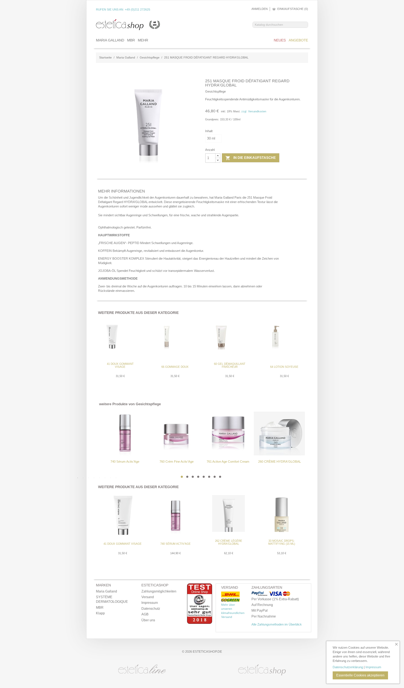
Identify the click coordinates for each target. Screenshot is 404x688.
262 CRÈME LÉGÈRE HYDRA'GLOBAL (228, 542)
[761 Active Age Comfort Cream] (228, 433)
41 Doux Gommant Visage (120, 365)
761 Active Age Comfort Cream (228, 461)
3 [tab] (193, 477)
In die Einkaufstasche (250, 158)
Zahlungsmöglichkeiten (158, 591)
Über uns (148, 620)
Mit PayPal (259, 610)
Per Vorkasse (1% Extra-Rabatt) (275, 599)
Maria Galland (110, 40)
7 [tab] (215, 477)
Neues (280, 40)
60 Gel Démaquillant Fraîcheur (229, 365)
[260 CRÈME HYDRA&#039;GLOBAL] (279, 433)
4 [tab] (198, 477)
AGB (145, 614)
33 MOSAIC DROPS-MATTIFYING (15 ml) (281, 542)
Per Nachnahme (263, 616)
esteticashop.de (207, 651)
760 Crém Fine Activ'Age (176, 461)
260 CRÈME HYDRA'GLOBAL (279, 461)
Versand (147, 597)
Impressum (149, 602)
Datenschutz (150, 608)
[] (306, 26)
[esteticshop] (262, 669)
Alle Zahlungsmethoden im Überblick (276, 624)
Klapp (100, 613)
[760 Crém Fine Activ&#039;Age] (176, 433)
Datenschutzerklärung (348, 667)
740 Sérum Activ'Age (124, 461)
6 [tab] (209, 477)
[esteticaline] (142, 668)
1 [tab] (182, 477)
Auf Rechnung (262, 605)
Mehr (143, 40)
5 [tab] (204, 477)
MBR (131, 40)
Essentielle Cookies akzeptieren (360, 675)
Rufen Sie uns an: (123, 9)
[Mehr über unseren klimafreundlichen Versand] (230, 594)
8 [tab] (220, 477)
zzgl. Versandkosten (253, 111)
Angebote (298, 40)
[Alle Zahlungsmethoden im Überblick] (259, 593)
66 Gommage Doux (175, 366)
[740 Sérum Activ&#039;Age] (125, 433)
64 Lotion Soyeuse (284, 366)
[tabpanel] (125, 437)
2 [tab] (187, 477)
